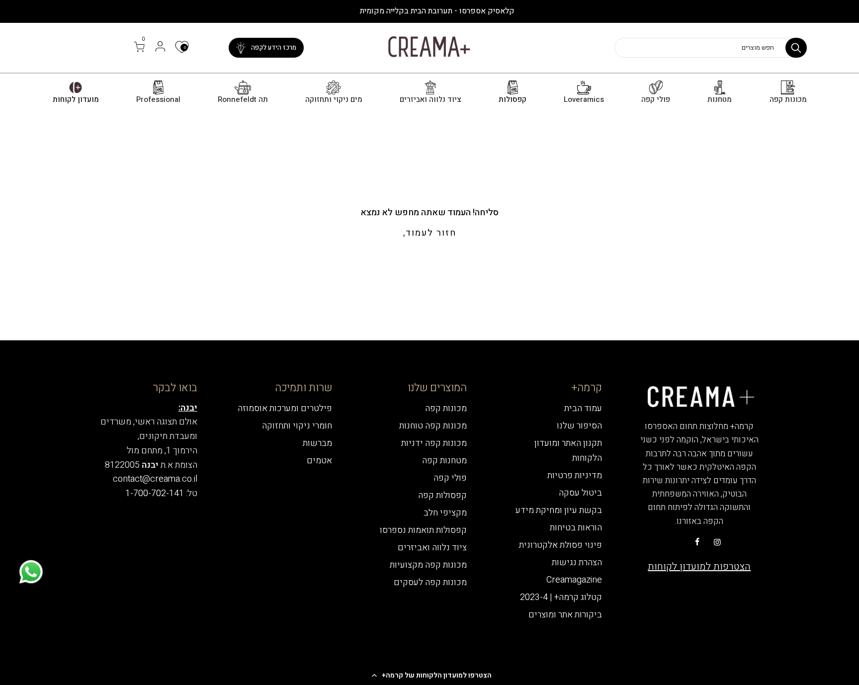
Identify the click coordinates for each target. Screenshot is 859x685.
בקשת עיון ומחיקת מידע (558, 510)
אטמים (319, 460)
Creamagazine (574, 580)
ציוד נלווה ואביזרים (430, 99)
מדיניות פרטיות (574, 475)
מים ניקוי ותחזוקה (333, 99)
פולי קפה (655, 99)
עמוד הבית (583, 408)
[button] (429, 675)
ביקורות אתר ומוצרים (565, 614)
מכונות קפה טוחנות (433, 425)
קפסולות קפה (442, 495)
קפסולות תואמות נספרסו (423, 530)
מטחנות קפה (444, 460)
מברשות (317, 443)
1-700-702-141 (154, 493)
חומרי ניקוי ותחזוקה (297, 425)
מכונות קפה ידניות (434, 443)
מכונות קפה (788, 99)
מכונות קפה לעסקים (430, 582)
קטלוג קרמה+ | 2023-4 (561, 597)
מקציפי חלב (445, 512)
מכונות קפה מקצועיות (428, 565)
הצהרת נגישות (577, 562)
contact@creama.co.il (155, 479)
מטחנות (719, 99)
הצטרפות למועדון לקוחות (699, 566)
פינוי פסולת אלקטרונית (560, 545)
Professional (158, 99)
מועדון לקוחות (76, 99)
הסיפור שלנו (579, 425)
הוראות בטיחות (576, 527)
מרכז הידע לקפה (273, 47)
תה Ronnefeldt (243, 99)
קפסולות (512, 99)
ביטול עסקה (580, 493)
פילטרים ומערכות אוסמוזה (285, 408)
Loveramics (584, 99)
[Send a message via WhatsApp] (31, 572)
